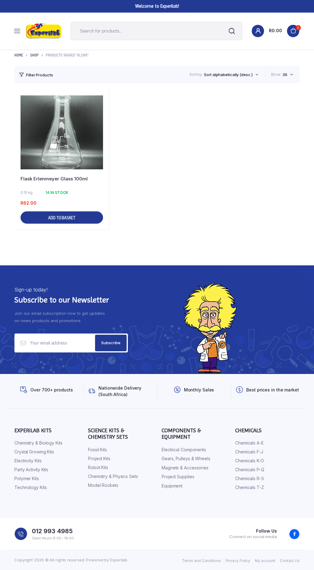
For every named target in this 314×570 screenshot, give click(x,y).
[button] (101, 113)
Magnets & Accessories (185, 467)
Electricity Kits (27, 460)
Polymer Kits (26, 478)
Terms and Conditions (201, 560)
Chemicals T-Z (249, 487)
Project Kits (99, 458)
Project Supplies (178, 476)
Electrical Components (184, 449)
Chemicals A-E (249, 442)
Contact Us (290, 560)
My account (265, 560)
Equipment (172, 485)
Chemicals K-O (249, 460)
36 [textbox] (284, 74)
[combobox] (231, 74)
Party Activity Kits (31, 469)
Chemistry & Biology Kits (38, 442)
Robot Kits (98, 467)
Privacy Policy (238, 560)
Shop (34, 55)
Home (18, 55)
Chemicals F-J (249, 451)
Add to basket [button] (61, 217)
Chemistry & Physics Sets (113, 476)
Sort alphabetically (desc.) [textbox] (228, 74)
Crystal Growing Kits (34, 451)
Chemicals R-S (249, 478)
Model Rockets (103, 485)
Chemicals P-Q (249, 469)
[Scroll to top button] (304, 545)
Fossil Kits (97, 449)
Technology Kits (30, 487)
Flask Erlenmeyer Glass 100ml (54, 179)
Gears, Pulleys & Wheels (186, 458)
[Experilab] (43, 31)
